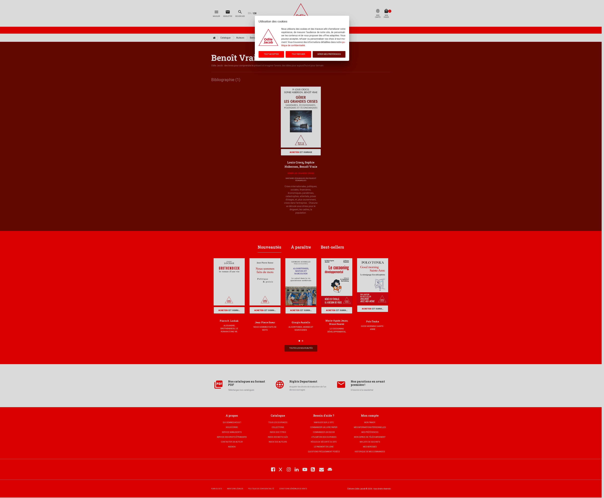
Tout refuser (298, 54)
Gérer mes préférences (329, 54)
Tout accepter (271, 54)
